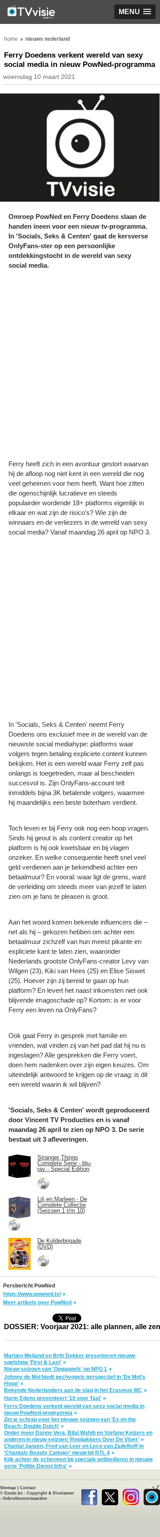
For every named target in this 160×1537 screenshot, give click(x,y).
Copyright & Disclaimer (50, 1493)
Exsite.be (13, 1493)
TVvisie (152, 1495)
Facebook (89, 1495)
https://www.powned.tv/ (32, 1294)
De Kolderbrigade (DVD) (59, 1243)
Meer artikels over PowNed (37, 1302)
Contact (28, 1488)
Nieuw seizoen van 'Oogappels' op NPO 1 (55, 1369)
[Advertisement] (80, 369)
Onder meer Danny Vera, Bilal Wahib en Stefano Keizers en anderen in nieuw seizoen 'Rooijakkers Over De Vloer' (78, 1436)
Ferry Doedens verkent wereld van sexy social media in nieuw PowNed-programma (74, 1409)
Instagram (131, 1495)
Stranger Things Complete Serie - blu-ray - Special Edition (64, 1163)
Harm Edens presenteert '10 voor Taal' (52, 1398)
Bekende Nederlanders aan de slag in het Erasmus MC (73, 1390)
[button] (135, 11)
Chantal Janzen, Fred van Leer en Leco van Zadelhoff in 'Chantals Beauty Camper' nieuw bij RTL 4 (74, 1449)
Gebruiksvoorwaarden (25, 1498)
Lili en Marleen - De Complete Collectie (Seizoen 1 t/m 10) (62, 1205)
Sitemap (8, 1488)
